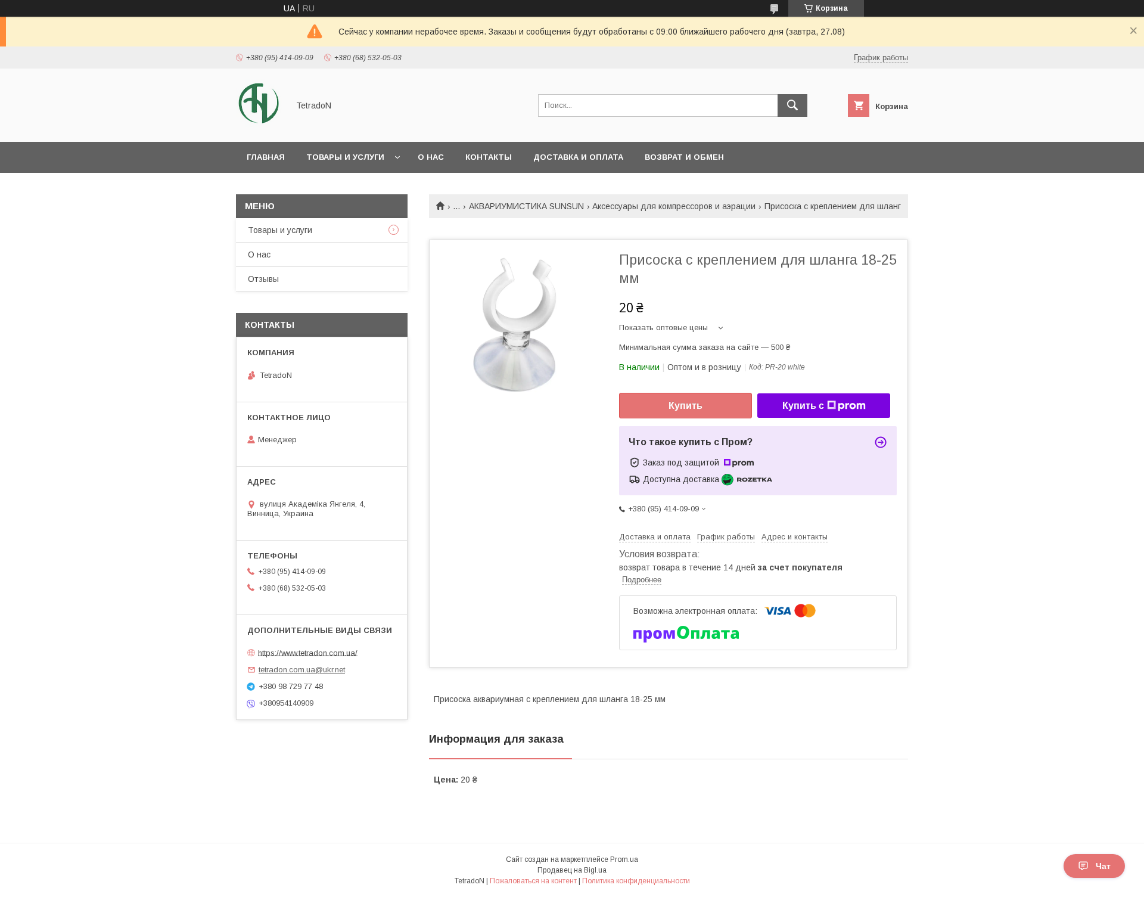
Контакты (488, 157)
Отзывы (263, 279)
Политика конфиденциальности (636, 881)
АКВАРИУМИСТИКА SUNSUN (526, 206)
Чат (1103, 866)
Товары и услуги (345, 157)
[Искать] (792, 105)
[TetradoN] (259, 126)
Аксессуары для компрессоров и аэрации (674, 206)
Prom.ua (624, 859)
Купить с (803, 406)
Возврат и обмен (684, 157)
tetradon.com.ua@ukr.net (302, 669)
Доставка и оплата (578, 157)
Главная (266, 157)
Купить (685, 406)
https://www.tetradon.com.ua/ (308, 652)
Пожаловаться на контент (533, 881)
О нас (431, 157)
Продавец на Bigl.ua (572, 870)
